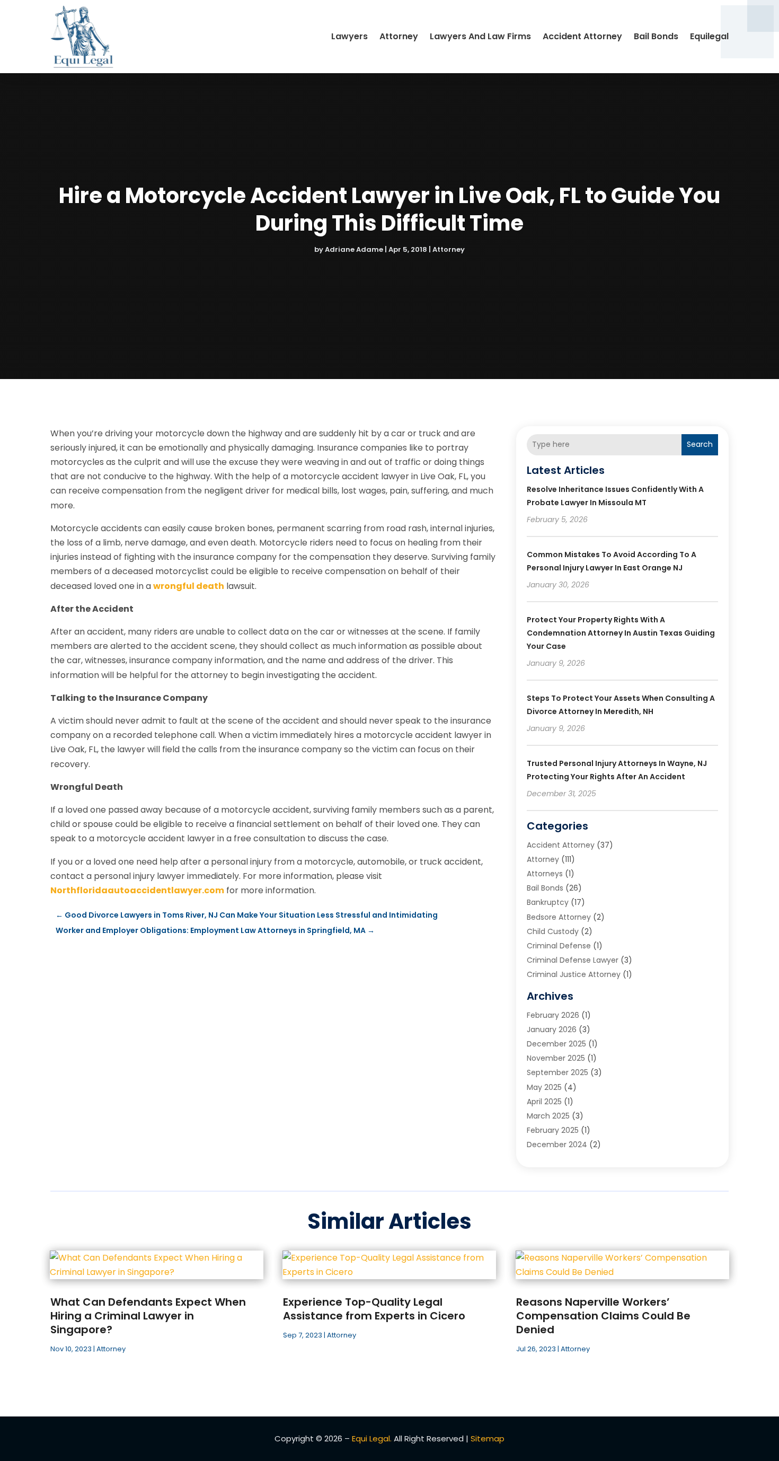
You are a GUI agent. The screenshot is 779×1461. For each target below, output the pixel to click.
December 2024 (557, 1144)
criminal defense (559, 945)
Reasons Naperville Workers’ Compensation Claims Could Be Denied (603, 1316)
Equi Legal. (372, 1438)
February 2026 (553, 1015)
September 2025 (557, 1072)
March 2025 (548, 1116)
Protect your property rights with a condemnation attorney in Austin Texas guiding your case (621, 633)
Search (700, 444)
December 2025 (556, 1043)
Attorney (398, 36)
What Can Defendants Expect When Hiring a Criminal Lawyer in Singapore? (148, 1316)
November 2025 (556, 1058)
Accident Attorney (582, 36)
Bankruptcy (548, 902)
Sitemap (487, 1438)
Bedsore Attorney (559, 917)
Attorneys (545, 873)
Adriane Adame (354, 249)
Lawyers (349, 36)
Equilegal (709, 36)
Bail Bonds (656, 36)
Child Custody (553, 931)
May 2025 (544, 1087)
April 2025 (544, 1101)
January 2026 (552, 1029)
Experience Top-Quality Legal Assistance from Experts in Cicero (374, 1309)
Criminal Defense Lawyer (572, 960)
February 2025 (553, 1130)
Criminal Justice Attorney (574, 974)
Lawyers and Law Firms (480, 36)
